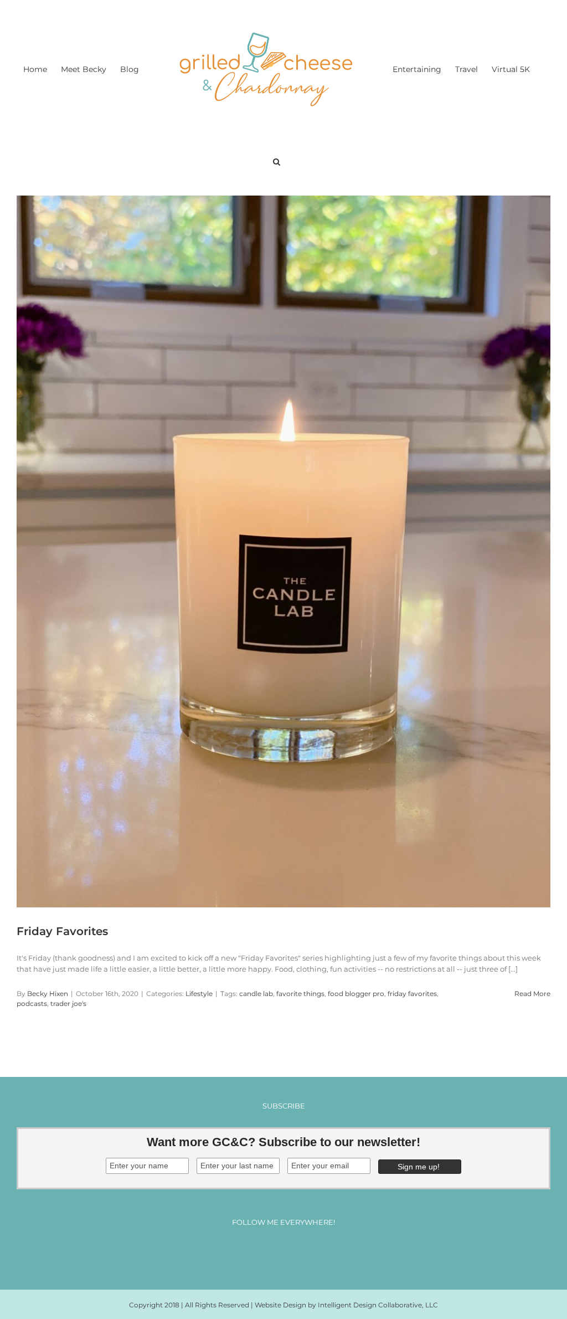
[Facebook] (252, 1251)
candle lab (256, 993)
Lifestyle (199, 993)
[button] (276, 160)
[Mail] (314, 1251)
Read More (532, 993)
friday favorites (412, 993)
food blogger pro (356, 993)
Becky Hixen (47, 993)
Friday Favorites (62, 931)
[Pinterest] (293, 1251)
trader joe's (68, 1003)
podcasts (32, 1003)
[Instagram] (273, 1251)
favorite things (300, 993)
